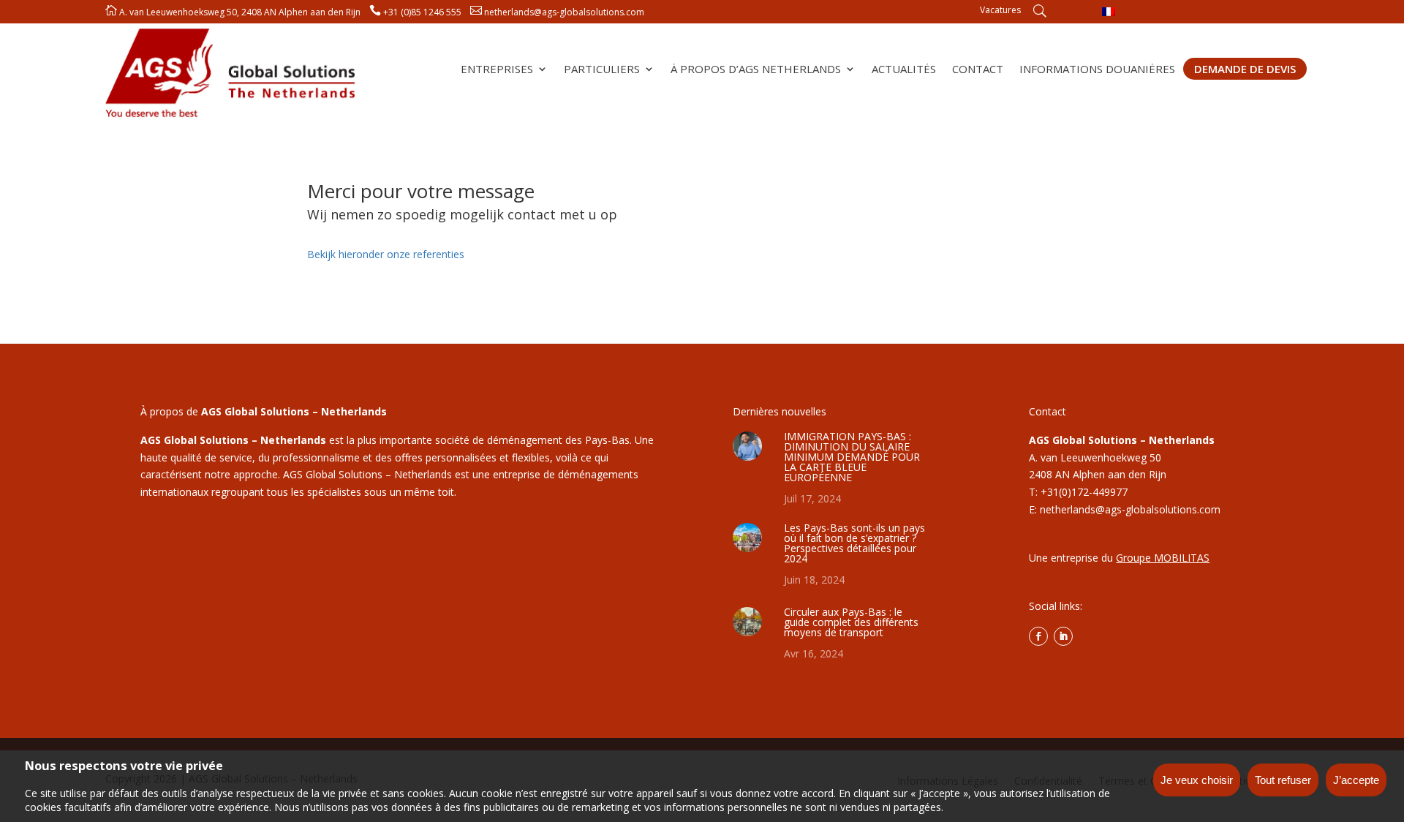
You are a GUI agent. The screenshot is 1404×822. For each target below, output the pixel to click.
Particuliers (602, 70)
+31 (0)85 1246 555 (422, 12)
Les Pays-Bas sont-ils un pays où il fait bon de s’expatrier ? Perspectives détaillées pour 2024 (854, 543)
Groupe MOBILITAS (1162, 558)
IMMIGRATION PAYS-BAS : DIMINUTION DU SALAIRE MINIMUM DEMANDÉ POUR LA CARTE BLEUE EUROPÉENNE (852, 456)
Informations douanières (1097, 70)
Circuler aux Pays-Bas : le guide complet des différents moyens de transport (851, 622)
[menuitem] (1108, 11)
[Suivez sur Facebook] (1038, 636)
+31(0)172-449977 (1084, 492)
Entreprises (497, 70)
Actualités (904, 70)
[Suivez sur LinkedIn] (1063, 636)
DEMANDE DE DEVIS (1245, 68)
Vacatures (1000, 10)
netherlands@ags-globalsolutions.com (564, 12)
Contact (977, 70)
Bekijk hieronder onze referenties (385, 254)
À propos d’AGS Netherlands (756, 70)
